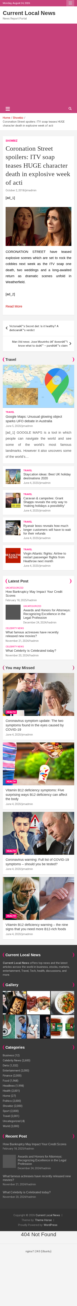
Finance (7, 1075)
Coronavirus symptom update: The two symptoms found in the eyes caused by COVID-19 (35, 725)
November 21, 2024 (17, 640)
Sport (6, 1111)
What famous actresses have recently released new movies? (32, 634)
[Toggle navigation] (8, 108)
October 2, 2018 (15, 190)
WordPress (50, 1225)
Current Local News (29, 13)
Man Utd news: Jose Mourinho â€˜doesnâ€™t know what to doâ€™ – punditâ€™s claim (40, 343)
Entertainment (11, 1070)
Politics (7, 1101)
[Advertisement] (38, 64)
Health (11, 712)
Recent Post (16, 1136)
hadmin (32, 600)
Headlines (9, 1085)
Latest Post (18, 581)
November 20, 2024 (17, 655)
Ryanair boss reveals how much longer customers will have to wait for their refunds (47, 529)
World (6, 1126)
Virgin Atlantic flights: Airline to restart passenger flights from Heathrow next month (44, 557)
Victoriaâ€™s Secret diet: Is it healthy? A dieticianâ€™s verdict (33, 328)
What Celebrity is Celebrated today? (31, 650)
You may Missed (20, 668)
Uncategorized (15, 588)
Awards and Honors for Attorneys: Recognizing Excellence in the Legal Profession (47, 614)
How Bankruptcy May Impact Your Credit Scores (35, 1144)
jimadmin (30, 190)
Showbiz (12, 140)
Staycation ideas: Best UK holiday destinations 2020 (47, 476)
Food (6, 1080)
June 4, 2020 (30, 482)
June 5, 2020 (13, 425)
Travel (10, 359)
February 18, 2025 (16, 600)
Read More (14, 306)
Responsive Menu (70, 3)
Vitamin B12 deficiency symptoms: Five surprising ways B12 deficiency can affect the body (36, 794)
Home (6, 1096)
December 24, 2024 (34, 622)
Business (8, 1055)
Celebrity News (15, 628)
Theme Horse (43, 1220)
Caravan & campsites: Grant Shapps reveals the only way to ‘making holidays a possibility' (45, 502)
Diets (6, 1065)
